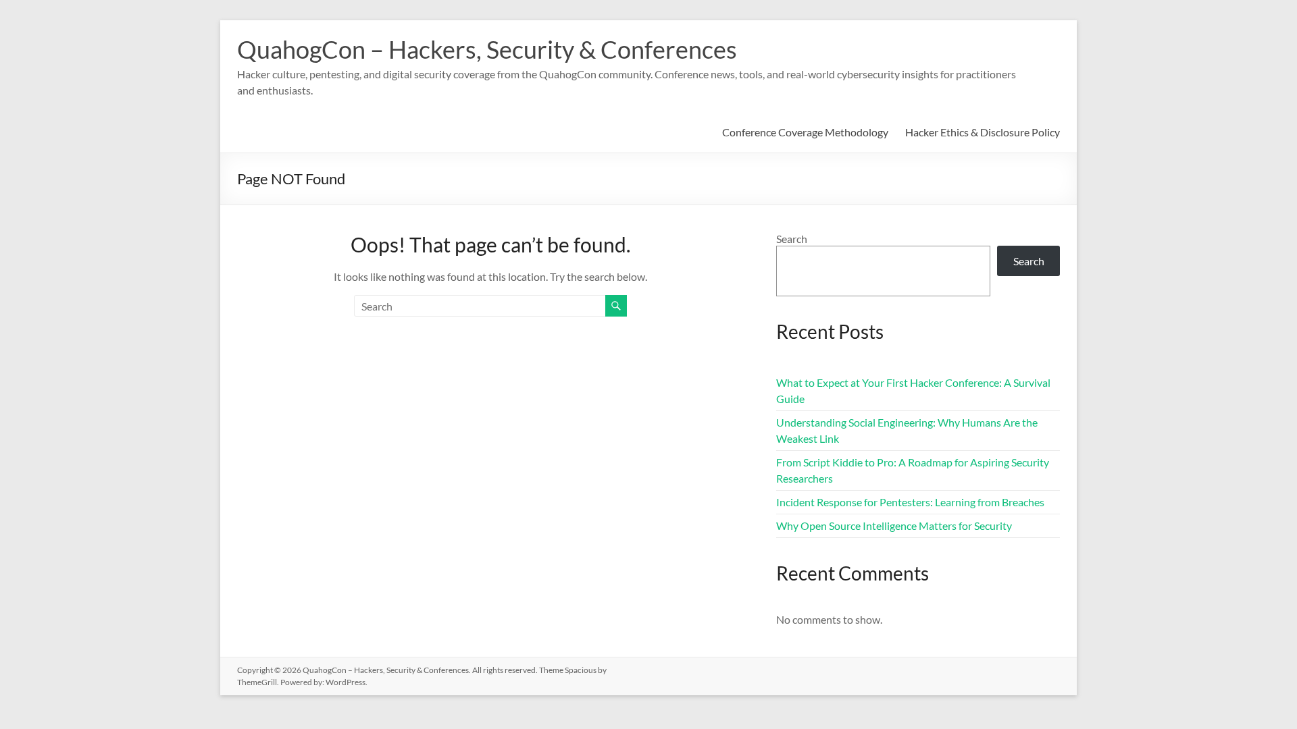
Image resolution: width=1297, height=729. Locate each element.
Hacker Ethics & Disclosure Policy (982, 132)
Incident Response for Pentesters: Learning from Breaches (910, 501)
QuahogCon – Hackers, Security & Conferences (487, 49)
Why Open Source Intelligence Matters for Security (894, 525)
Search (791, 238)
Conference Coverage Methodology (805, 132)
